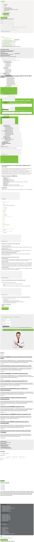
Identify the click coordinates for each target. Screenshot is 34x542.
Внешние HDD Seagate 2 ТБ (10, 79)
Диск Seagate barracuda (6, 493)
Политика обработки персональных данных (25, 110)
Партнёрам (3, 529)
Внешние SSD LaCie (7, 140)
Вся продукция (16, 39)
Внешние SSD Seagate (8, 86)
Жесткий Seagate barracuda (12, 494)
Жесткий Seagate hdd (9, 495)
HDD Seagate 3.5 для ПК (7, 39)
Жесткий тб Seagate (20, 492)
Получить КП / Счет (4, 17)
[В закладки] (19, 65)
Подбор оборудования (5, 528)
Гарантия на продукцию (7, 7)
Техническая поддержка (5, 532)
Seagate (3, 1)
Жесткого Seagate (26, 491)
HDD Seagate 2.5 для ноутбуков (8, 38)
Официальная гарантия (5, 146)
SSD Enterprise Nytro (6, 116)
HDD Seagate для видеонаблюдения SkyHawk (10, 41)
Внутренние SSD (4, 524)
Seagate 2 (11, 493)
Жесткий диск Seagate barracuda (20, 494)
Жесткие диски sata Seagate (4, 494)
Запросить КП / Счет (5, 154)
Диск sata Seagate (15, 493)
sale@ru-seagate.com (10, 18)
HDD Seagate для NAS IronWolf (8, 40)
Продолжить (2, 480)
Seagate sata (28, 492)
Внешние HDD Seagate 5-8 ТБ (9, 131)
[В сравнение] (6, 65)
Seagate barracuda (9, 492)
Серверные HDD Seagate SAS (8, 45)
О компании (5, 4)
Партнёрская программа (7, 12)
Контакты (5, 5)
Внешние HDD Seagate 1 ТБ (10, 77)
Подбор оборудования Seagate (8, 8)
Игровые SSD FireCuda (6, 115)
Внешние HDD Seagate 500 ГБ (9, 132)
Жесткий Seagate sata (21, 493)
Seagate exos (25, 492)
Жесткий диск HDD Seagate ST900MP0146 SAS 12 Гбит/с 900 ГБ (11, 491)
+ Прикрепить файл (5, 109)
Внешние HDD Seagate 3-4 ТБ (6, 516)
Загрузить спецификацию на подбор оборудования (11, 9)
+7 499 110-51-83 (6, 15)
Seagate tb (4, 495)
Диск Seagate (22, 491)
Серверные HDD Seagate (7, 42)
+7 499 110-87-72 (7, 305)
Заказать (2, 93)
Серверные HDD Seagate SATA (8, 44)
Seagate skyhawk (14, 492)
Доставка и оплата (6, 10)
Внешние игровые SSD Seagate (9, 139)
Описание (3, 162)
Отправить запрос (17, 112)
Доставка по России (5, 138)
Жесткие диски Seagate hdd (28, 493)
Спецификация (4, 130)
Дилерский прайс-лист (5, 527)
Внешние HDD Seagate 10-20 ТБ (11, 78)
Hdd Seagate (4, 492)
